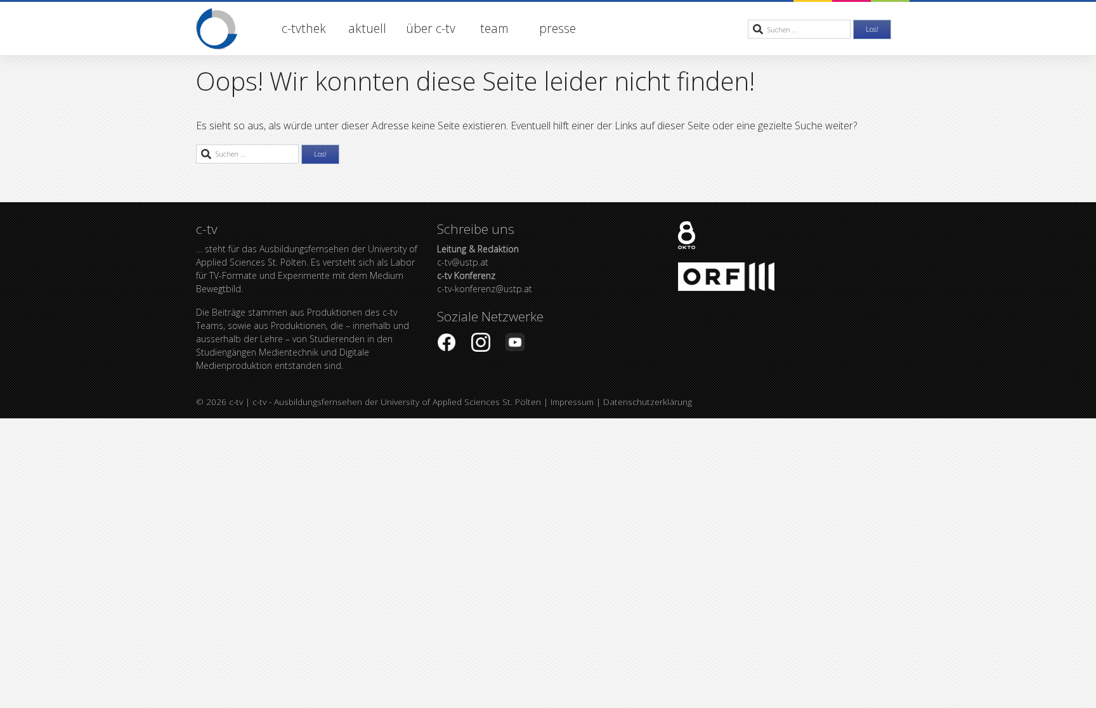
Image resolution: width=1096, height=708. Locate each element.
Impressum (572, 402)
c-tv (236, 402)
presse (557, 28)
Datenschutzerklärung (647, 402)
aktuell (367, 28)
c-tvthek (304, 28)
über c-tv (430, 28)
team (494, 28)
